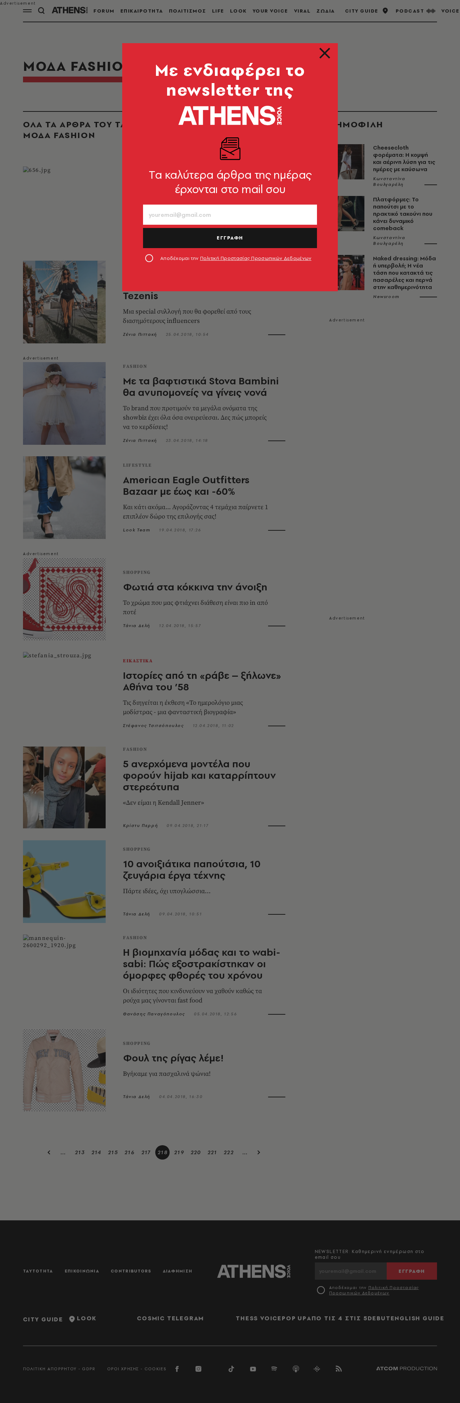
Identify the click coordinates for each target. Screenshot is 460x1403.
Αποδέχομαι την (236, 258)
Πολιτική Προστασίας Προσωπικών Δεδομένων (256, 258)
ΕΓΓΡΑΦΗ (230, 237)
